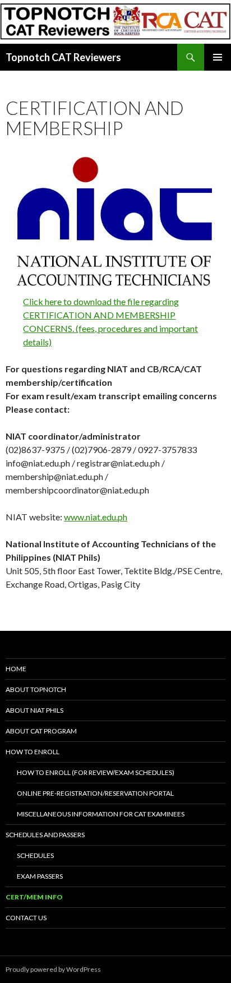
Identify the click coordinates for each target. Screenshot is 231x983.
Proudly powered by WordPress (53, 969)
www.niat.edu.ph (95, 516)
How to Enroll (32, 751)
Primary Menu (217, 57)
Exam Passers (40, 876)
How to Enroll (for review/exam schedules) (95, 772)
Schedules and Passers (45, 834)
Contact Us (26, 917)
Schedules (35, 855)
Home (16, 668)
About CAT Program (41, 731)
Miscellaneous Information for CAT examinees (100, 814)
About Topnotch (36, 689)
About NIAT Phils (34, 710)
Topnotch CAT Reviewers (63, 57)
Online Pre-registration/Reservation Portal (95, 793)
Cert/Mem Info (34, 897)
